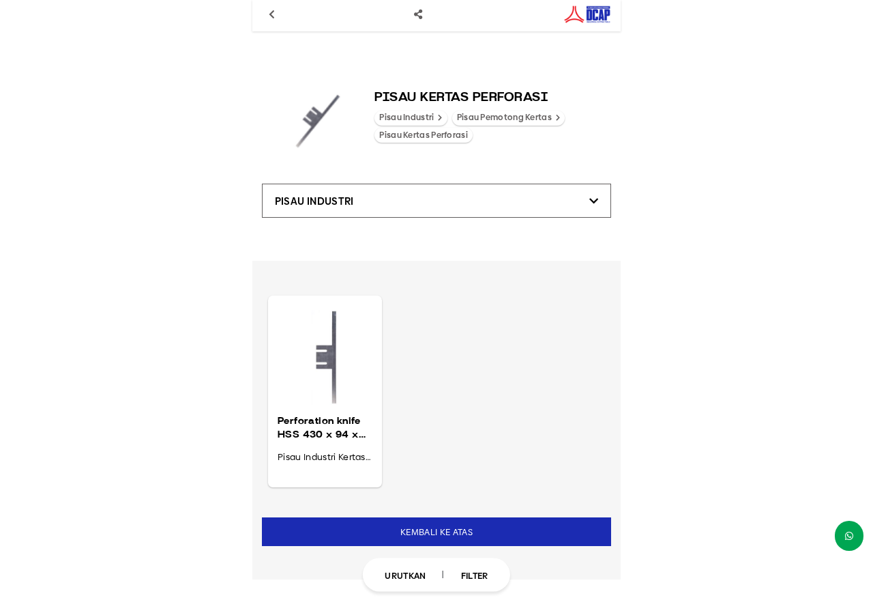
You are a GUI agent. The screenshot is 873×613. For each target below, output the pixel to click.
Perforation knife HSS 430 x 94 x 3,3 (319, 429)
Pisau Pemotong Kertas (505, 117)
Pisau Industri (407, 117)
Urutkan (405, 575)
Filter (474, 575)
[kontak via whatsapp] (849, 536)
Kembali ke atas (436, 532)
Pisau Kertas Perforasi (423, 135)
